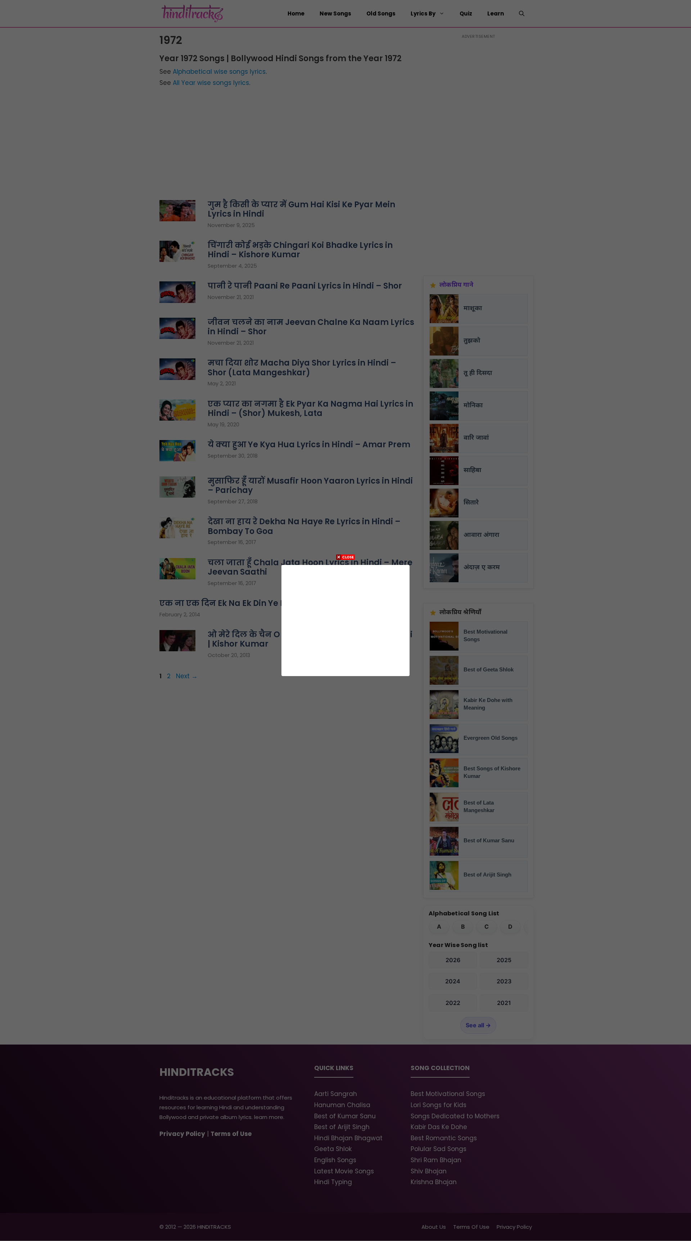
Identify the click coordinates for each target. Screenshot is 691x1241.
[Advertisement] (345, 619)
